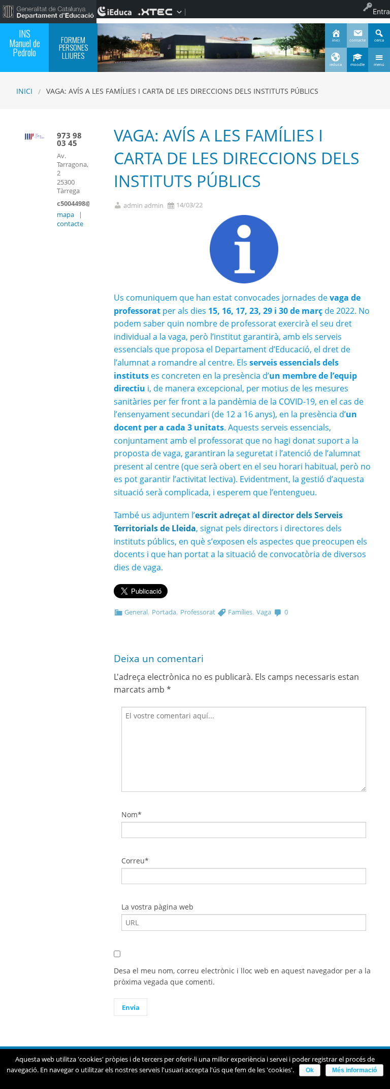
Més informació (354, 1070)
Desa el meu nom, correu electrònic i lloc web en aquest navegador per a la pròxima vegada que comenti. (242, 976)
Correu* (135, 860)
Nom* (131, 814)
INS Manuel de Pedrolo (24, 42)
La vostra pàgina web (157, 907)
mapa (65, 214)
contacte (70, 223)
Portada (164, 611)
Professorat (197, 611)
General (136, 611)
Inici (24, 91)
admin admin (143, 205)
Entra (381, 11)
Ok (310, 1070)
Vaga (263, 611)
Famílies (240, 611)
